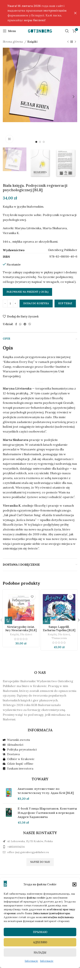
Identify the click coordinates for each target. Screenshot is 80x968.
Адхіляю (40, 942)
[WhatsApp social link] (20, 324)
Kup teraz (65, 303)
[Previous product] (68, 42)
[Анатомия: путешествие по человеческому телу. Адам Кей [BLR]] (9, 794)
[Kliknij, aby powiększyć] (9, 139)
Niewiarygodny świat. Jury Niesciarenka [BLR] (21, 628)
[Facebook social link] (16, 324)
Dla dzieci (26, 634)
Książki (32, 41)
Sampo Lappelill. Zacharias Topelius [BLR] (59, 628)
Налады (40, 952)
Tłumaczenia (59, 638)
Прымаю (40, 932)
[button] (74, 884)
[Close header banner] (75, 13)
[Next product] (75, 42)
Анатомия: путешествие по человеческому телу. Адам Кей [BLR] (46, 791)
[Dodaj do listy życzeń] (32, 596)
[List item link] (40, 847)
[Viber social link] (29, 324)
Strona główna (13, 41)
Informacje (31, 961)
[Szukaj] (67, 31)
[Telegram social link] (25, 324)
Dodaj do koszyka (36, 303)
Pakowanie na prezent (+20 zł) (27, 291)
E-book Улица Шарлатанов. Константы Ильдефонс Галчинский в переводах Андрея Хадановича (47, 813)
